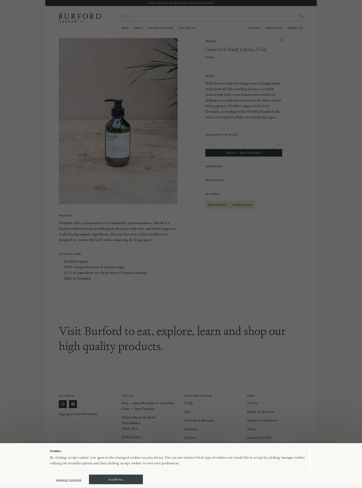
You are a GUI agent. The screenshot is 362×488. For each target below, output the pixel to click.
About (138, 28)
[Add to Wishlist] (281, 39)
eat (144, 331)
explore (174, 331)
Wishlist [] (274, 28)
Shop (125, 28)
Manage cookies (68, 480)
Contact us (187, 28)
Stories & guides (161, 28)
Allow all (116, 479)
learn (209, 331)
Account (254, 28)
